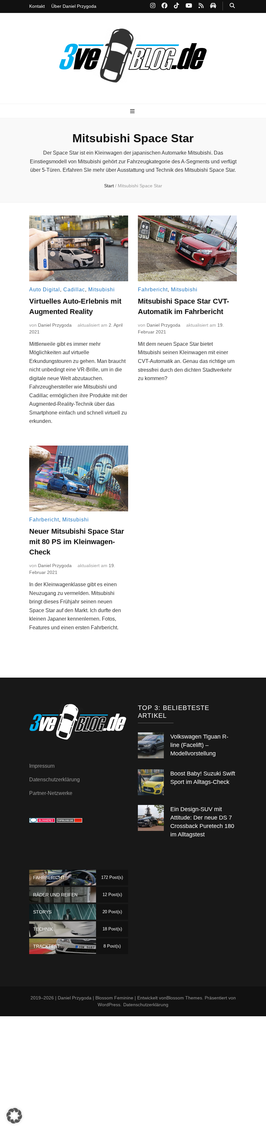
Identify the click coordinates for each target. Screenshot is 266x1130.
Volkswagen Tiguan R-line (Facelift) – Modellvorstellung (199, 745)
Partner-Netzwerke (50, 793)
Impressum (41, 766)
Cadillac (74, 289)
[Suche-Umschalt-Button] (232, 6)
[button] (14, 1115)
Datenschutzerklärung (54, 779)
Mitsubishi (101, 289)
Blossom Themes (184, 997)
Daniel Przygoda (55, 325)
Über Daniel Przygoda (73, 6)
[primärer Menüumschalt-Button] (133, 111)
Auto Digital (44, 289)
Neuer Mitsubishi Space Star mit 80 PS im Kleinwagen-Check (76, 541)
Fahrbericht (153, 289)
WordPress (109, 1004)
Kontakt (37, 6)
